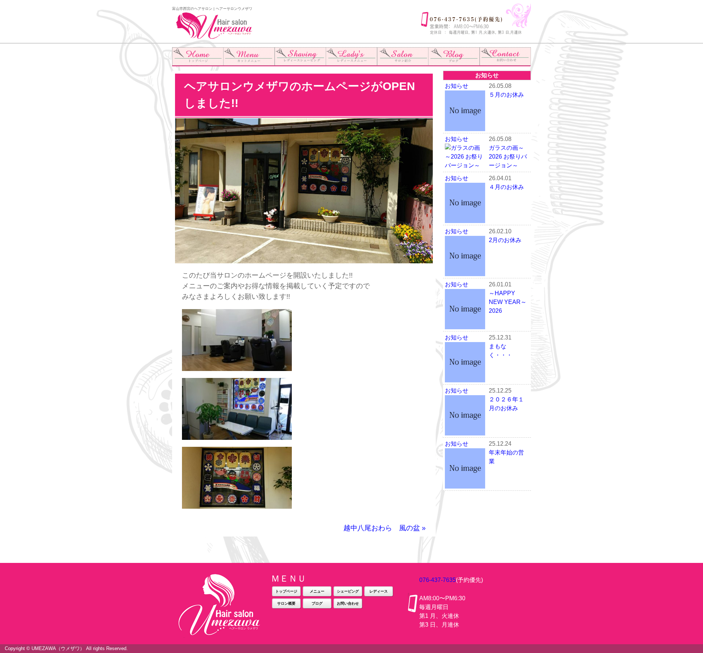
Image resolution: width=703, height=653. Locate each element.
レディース (378, 591)
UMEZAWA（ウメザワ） (58, 648)
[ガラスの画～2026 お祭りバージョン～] (465, 165)
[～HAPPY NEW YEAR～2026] (465, 325)
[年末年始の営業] (465, 484)
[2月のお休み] (465, 271)
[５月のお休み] (465, 126)
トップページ (286, 591)
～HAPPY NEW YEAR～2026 (508, 302)
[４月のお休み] (465, 218)
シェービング (348, 591)
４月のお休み (506, 187)
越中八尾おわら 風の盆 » (384, 528)
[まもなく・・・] (465, 378)
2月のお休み (505, 240)
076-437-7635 (437, 580)
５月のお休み (506, 95)
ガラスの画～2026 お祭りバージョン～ (508, 156)
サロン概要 (286, 603)
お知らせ (456, 86)
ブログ (317, 603)
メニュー (317, 591)
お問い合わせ (348, 603)
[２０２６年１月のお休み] (465, 431)
